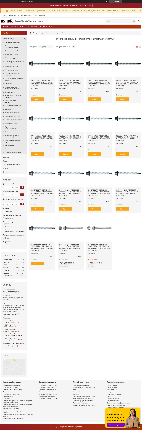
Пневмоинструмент (11, 54)
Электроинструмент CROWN (48, 385)
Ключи (75, 389)
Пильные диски (112, 387)
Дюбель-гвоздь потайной (11, 408)
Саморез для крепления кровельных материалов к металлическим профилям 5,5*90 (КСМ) (127, 138)
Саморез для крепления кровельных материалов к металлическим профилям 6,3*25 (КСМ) (70, 192)
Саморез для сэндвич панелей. (13, 418)
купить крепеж (85, 5)
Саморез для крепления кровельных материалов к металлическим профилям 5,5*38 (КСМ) (127, 83)
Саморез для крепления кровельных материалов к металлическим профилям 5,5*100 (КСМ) (42, 192)
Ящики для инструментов (81, 403)
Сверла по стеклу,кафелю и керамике (119, 403)
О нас (27, 26)
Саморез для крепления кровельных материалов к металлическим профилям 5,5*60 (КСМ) (70, 138)
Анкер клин (6, 398)
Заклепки (8, 149)
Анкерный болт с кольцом (11, 392)
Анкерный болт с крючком (11, 394)
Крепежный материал (53, 33)
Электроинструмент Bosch (47, 389)
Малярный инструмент (80, 392)
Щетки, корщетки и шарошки (11, 101)
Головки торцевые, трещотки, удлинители (12, 87)
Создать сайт (25, 1)
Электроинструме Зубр (46, 387)
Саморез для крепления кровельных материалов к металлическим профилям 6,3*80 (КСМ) (42, 247)
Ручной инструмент (11, 70)
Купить (37, 99)
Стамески (8, 109)
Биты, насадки (111, 392)
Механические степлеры (13, 132)
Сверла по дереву (113, 400)
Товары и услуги (15, 26)
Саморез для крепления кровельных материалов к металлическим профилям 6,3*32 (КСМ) (99, 192)
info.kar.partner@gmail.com (16, 346)
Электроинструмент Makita (47, 392)
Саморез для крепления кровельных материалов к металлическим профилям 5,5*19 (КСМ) (42, 83)
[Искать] (134, 21)
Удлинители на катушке (13, 105)
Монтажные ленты (11, 123)
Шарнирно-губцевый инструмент (83, 400)
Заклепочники (9, 145)
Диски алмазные (112, 389)
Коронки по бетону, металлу (116, 405)
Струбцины (8, 83)
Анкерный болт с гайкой (10, 387)
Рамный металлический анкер (12, 389)
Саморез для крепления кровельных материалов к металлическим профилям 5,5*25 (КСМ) (70, 83)
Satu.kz (80, 426)
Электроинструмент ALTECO (48, 394)
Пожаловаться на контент (84, 428)
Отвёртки (76, 394)
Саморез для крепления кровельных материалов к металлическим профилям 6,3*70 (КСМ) (99, 247)
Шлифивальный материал (115, 407)
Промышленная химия (12, 112)
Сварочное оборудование (47, 396)
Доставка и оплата (45, 26)
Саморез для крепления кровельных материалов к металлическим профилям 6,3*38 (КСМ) (127, 192)
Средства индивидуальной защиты (14, 79)
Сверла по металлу (113, 398)
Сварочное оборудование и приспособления (14, 62)
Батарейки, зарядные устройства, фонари (12, 136)
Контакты (34, 26)
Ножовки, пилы (10, 92)
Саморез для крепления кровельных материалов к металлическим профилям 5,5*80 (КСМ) (99, 138)
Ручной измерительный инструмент (84, 396)
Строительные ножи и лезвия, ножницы (12, 127)
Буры (108, 396)
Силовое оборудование (13, 152)
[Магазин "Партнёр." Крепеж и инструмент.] (7, 21)
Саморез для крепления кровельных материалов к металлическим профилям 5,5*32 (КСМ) (99, 83)
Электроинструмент (11, 58)
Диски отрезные (112, 385)
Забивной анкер (8, 396)
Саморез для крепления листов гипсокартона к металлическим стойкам (18, 405)
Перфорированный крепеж (14, 51)
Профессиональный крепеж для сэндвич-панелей (14, 46)
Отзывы (5, 168)
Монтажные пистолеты (12, 116)
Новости (6, 157)
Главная (5, 26)
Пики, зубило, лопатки (114, 394)
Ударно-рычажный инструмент (82, 398)
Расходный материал (12, 66)
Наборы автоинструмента (81, 385)
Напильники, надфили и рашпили (13, 96)
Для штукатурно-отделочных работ (84, 387)
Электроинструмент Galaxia (48, 398)
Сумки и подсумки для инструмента (12, 74)
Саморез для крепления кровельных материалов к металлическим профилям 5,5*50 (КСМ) (42, 138)
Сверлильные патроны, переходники (13, 141)
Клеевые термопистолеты (13, 120)
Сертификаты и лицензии (12, 164)
